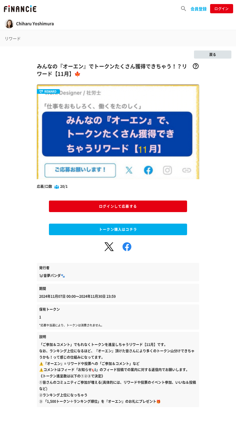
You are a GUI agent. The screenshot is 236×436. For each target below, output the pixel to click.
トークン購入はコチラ (118, 229)
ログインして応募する (118, 206)
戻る (212, 54)
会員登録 (199, 9)
